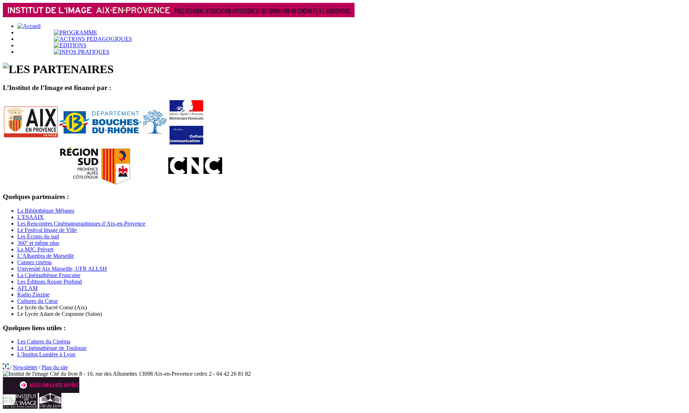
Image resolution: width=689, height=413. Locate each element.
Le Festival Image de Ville (47, 230)
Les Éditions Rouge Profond (49, 282)
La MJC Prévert (35, 249)
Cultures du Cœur (37, 301)
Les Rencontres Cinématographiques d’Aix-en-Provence (81, 223)
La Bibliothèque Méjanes (45, 211)
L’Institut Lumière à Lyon (46, 354)
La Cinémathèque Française (48, 275)
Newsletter (25, 367)
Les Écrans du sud (38, 236)
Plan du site (55, 367)
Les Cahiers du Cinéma (43, 341)
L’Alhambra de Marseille (45, 256)
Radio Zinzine (33, 294)
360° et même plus (38, 243)
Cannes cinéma (34, 262)
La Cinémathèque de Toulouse (51, 348)
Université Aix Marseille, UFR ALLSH (62, 269)
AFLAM (27, 288)
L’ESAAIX (30, 217)
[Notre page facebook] (6, 367)
